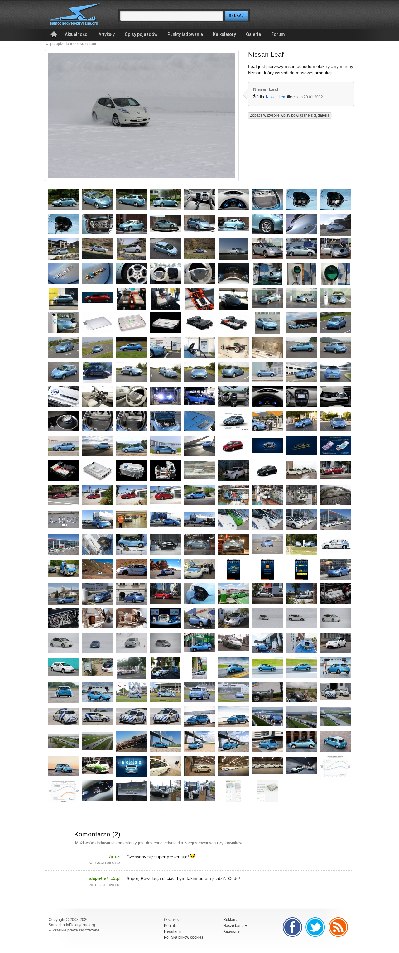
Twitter (315, 927)
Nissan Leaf (276, 97)
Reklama (230, 919)
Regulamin (173, 931)
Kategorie (231, 931)
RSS (339, 927)
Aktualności (77, 34)
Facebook (292, 927)
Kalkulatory (224, 34)
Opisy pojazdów (141, 34)
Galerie (253, 34)
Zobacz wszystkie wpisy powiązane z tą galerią (289, 115)
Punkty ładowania (185, 34)
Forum (278, 34)
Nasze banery (235, 925)
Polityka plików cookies (183, 937)
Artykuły (107, 34)
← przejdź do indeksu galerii (70, 43)
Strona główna (54, 35)
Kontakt (170, 925)
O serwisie (173, 919)
